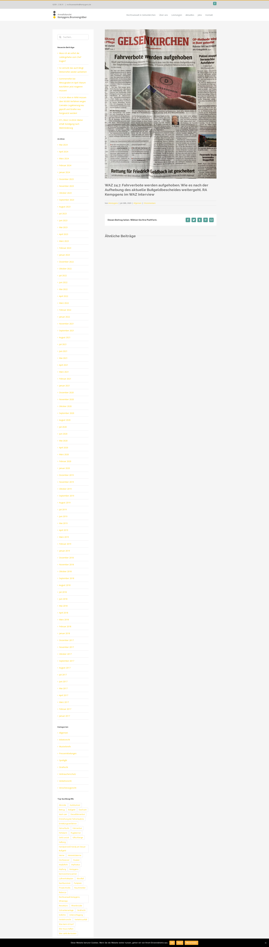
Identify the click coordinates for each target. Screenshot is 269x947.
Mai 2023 (63, 227)
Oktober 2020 (65, 406)
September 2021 (66, 330)
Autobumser (75, 805)
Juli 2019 (63, 509)
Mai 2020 (63, 440)
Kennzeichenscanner (68, 874)
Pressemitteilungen (67, 753)
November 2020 (66, 399)
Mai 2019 (63, 523)
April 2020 (63, 447)
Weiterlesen (191, 943)
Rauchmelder (80, 888)
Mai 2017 (63, 688)
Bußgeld (71, 810)
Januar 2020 (64, 468)
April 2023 (63, 234)
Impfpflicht (63, 864)
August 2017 (64, 667)
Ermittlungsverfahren (68, 823)
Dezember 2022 (66, 261)
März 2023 (64, 241)
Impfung (62, 869)
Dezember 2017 (66, 640)
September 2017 (66, 661)
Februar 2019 (65, 544)
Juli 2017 (63, 674)
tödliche (62, 915)
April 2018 (63, 612)
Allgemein (137, 203)
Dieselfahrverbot (78, 814)
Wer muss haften (66, 929)
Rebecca (62, 892)
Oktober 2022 (65, 268)
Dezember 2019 (66, 475)
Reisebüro (63, 905)
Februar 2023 (65, 248)
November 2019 (66, 482)
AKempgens (113, 203)
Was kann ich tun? (66, 924)
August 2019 (64, 502)
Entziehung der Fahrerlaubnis (71, 819)
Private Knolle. (65, 888)
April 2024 (63, 151)
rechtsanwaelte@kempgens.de (79, 4)
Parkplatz (78, 883)
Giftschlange (78, 837)
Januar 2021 (64, 385)
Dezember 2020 (66, 392)
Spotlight (63, 760)
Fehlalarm (63, 833)
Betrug (62, 810)
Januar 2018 (64, 633)
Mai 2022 (63, 289)
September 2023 (66, 199)
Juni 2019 (63, 516)
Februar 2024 (65, 165)
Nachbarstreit (64, 883)
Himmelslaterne (74, 855)
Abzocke (62, 805)
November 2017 (66, 647)
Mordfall (80, 878)
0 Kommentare (150, 203)
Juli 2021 (63, 344)
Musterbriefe (65, 746)
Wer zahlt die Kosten (67, 933)
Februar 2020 (65, 461)
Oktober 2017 (65, 654)
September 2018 (66, 578)
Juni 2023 (63, 220)
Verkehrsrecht (65, 781)
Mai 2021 (63, 358)
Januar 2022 (64, 316)
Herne (61, 855)
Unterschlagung (76, 915)
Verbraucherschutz (67, 774)
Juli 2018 (63, 592)
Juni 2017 (63, 681)
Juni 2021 (63, 351)
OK (172, 943)
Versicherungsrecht (67, 787)
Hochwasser (64, 860)
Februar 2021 (65, 378)
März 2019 (64, 537)
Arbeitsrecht (64, 739)
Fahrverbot (77, 828)
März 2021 (64, 371)
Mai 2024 (63, 144)
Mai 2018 (63, 605)
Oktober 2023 (65, 193)
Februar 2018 (65, 626)
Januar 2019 (64, 550)
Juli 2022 (63, 275)
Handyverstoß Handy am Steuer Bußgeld (72, 849)
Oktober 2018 (65, 571)
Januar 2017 (64, 716)
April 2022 (63, 296)
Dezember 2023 (66, 179)
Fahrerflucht (64, 828)
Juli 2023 (63, 213)
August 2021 (64, 337)
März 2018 (64, 619)
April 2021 (63, 365)
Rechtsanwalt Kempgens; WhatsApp (69, 899)
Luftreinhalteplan (66, 878)
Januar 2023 (64, 254)
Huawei (76, 860)
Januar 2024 (64, 172)
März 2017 (64, 702)
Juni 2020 (63, 433)
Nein (180, 943)
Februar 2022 (65, 310)
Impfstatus (75, 864)
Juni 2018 (63, 599)
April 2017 (63, 695)
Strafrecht (63, 767)
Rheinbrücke (76, 905)
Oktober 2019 (65, 488)
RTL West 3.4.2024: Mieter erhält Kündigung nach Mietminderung (71, 124)
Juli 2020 (63, 427)
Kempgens (73, 869)
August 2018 (64, 585)
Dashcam (83, 810)
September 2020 (66, 413)
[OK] (265, 942)
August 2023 (64, 206)
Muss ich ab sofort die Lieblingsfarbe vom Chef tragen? (70, 57)
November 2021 (66, 323)
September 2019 (66, 495)
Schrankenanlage (66, 910)
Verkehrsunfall (81, 919)
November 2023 (66, 186)
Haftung (62, 842)
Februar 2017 (65, 709)
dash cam (63, 814)
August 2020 (64, 420)
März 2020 (64, 454)
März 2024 (64, 158)
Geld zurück (64, 837)
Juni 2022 (63, 282)
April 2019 (63, 530)
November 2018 (66, 564)
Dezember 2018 (66, 557)
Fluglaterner (76, 833)
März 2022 (64, 303)
